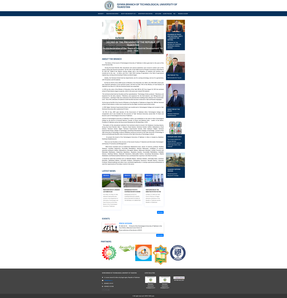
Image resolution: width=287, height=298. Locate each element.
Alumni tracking (167, 13)
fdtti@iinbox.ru (108, 280)
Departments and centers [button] (145, 13)
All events (160, 235)
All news (160, 212)
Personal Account (183, 13)
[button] (106, 37)
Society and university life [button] (128, 13)
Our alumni (158, 13)
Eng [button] (174, 13)
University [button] (101, 13)
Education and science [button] (112, 13)
